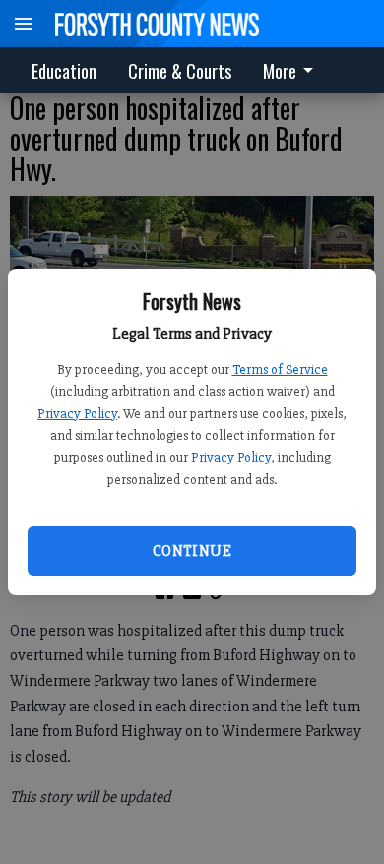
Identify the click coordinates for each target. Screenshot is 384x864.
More (279, 71)
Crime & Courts (179, 71)
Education (64, 71)
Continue (192, 551)
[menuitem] (293, 70)
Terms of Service (280, 369)
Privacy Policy (77, 413)
